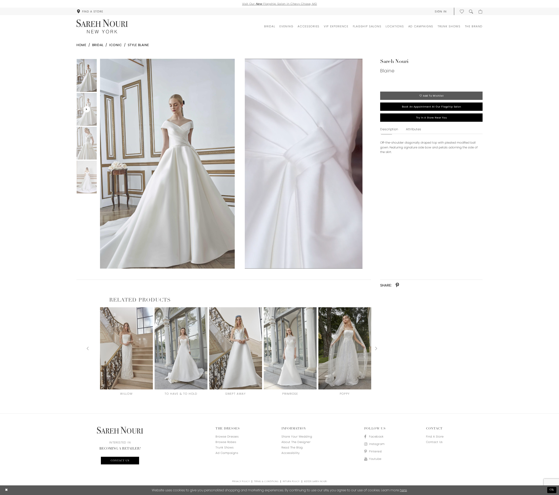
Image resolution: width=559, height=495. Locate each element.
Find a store (435, 436)
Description (389, 129)
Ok (552, 490)
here (403, 490)
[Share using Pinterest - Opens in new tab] (397, 285)
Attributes (413, 129)
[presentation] (126, 348)
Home (81, 45)
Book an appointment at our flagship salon (431, 106)
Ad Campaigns (227, 453)
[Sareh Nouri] (102, 26)
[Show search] (471, 11)
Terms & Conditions (266, 481)
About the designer (296, 442)
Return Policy (291, 481)
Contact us (120, 460)
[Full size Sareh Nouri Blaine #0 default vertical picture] (167, 164)
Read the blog (292, 447)
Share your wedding (296, 436)
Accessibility (290, 453)
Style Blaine (138, 45)
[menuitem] (90, 11)
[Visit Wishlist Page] (462, 11)
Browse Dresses (227, 436)
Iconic (115, 45)
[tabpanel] (166, 164)
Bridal (98, 45)
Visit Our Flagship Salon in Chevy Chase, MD (279, 4)
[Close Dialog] (6, 490)
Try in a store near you (431, 117)
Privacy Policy (241, 481)
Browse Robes (226, 442)
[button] (440, 11)
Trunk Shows (225, 447)
